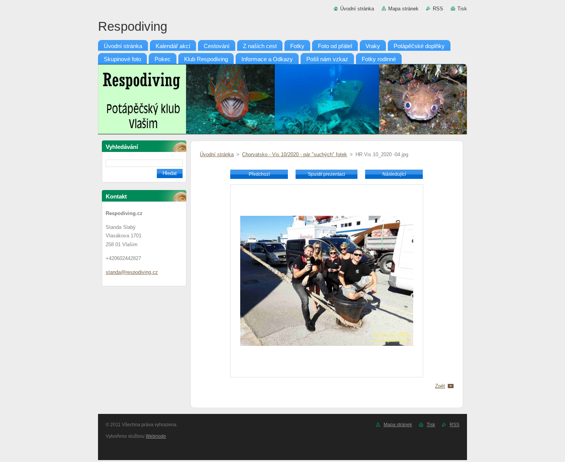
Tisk (462, 9)
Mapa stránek (403, 9)
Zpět (440, 386)
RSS (438, 9)
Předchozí (259, 174)
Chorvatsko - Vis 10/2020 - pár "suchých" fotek (294, 154)
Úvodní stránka (357, 9)
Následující (394, 174)
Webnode (156, 436)
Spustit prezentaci (326, 174)
